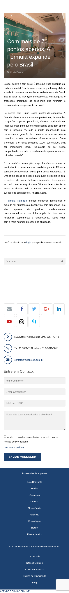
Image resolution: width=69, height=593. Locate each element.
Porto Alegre (34, 521)
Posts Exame (16, 72)
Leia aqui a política (14, 447)
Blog (34, 582)
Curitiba (34, 501)
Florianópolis (34, 508)
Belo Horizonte (34, 482)
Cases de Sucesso (34, 569)
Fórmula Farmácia (17, 200)
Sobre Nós (34, 556)
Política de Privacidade (34, 576)
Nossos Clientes (34, 563)
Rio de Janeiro (34, 534)
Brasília (34, 488)
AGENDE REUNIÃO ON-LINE (15, 591)
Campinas (34, 495)
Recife (34, 527)
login (28, 242)
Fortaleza (34, 514)
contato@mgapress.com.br (28, 359)
